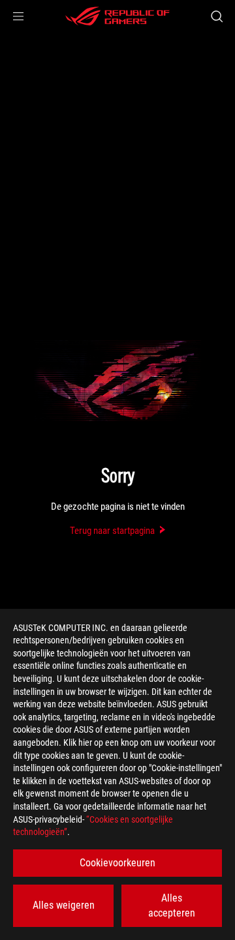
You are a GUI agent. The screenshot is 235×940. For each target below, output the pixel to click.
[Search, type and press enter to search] (216, 16)
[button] (18, 16)
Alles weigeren (64, 905)
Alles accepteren (171, 905)
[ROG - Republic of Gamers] (117, 16)
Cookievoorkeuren (117, 863)
